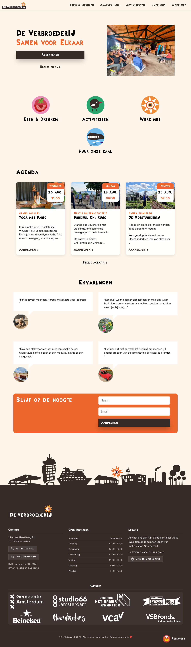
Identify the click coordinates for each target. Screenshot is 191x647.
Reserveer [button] (178, 638)
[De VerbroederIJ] (30, 511)
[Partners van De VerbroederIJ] (95, 608)
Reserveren (50, 54)
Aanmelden (109, 422)
